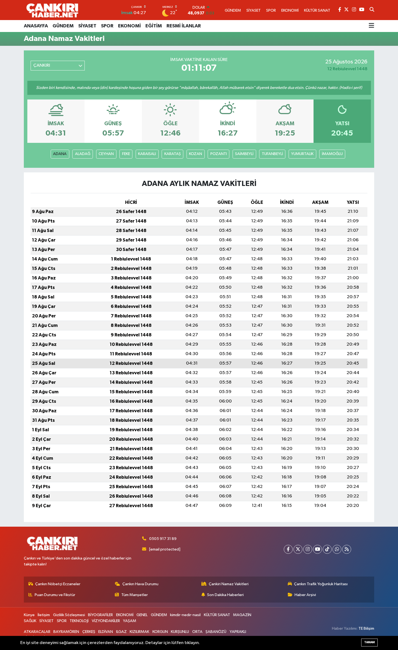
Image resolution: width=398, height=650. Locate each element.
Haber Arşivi (305, 595)
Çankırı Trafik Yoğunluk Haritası (321, 584)
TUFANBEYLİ (272, 154)
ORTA (197, 632)
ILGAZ (121, 632)
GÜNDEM (63, 26)
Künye (29, 615)
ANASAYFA (36, 26)
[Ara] (372, 10)
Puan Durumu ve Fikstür (55, 595)
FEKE (126, 154)
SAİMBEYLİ (244, 154)
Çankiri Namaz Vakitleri (229, 584)
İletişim (44, 615)
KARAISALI (147, 154)
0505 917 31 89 (163, 539)
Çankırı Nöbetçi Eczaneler (57, 584)
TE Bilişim (366, 628)
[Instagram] (307, 549)
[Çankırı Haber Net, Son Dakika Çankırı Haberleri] (52, 10)
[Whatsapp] (336, 549)
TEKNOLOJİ (79, 621)
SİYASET (87, 26)
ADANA (60, 154)
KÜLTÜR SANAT (217, 615)
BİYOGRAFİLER (100, 615)
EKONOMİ (129, 26)
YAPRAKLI (238, 632)
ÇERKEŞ (88, 632)
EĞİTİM (153, 26)
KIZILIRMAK (139, 632)
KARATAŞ (172, 154)
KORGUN (160, 632)
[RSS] (346, 549)
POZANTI (218, 154)
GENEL (142, 615)
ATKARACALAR (37, 632)
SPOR (107, 26)
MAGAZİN (242, 615)
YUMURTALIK (302, 154)
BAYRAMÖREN (66, 632)
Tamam (369, 642)
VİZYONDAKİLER (106, 621)
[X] (297, 549)
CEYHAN (106, 154)
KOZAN (195, 154)
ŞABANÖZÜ (215, 632)
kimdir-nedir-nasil (185, 615)
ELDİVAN (105, 632)
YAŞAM (129, 621)
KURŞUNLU (180, 632)
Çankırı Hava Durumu (140, 584)
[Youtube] (317, 549)
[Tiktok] (327, 549)
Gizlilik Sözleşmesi (69, 615)
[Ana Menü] (371, 26)
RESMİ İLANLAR (184, 26)
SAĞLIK (30, 621)
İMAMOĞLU (332, 154)
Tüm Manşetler (134, 595)
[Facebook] (288, 549)
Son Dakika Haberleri (225, 595)
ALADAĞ (82, 154)
